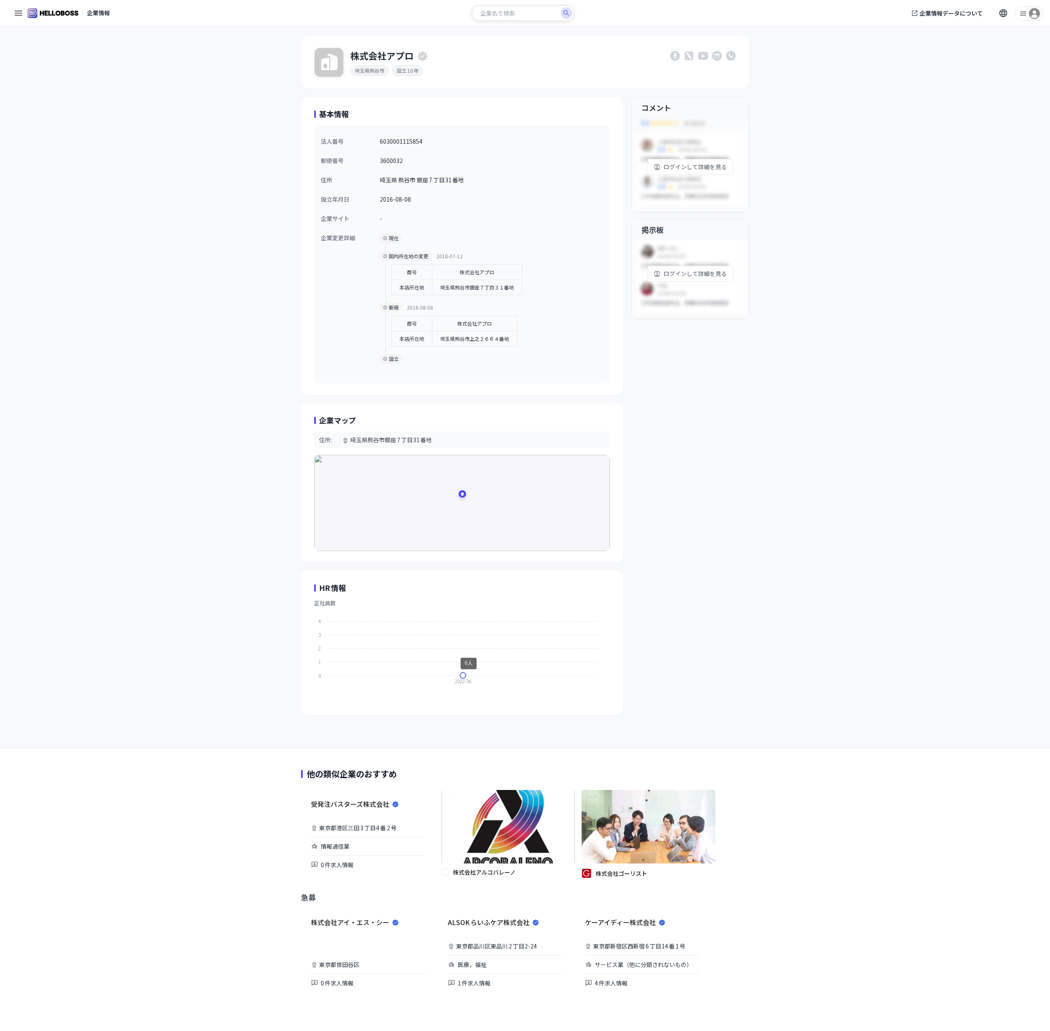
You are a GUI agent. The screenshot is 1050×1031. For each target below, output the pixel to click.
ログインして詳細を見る (695, 167)
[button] (462, 495)
